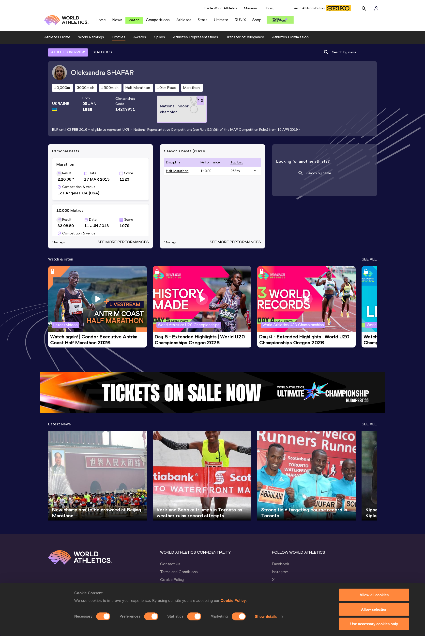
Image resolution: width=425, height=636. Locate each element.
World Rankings (91, 37)
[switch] (151, 616)
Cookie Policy (233, 600)
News (117, 19)
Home (101, 19)
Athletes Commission (290, 37)
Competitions (158, 19)
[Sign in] (376, 8)
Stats (203, 19)
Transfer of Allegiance (245, 37)
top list (236, 162)
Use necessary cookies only (374, 624)
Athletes (183, 19)
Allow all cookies (374, 595)
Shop (256, 19)
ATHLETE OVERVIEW (68, 52)
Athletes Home (57, 37)
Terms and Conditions (179, 571)
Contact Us (170, 564)
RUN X (240, 19)
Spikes (159, 37)
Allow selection (374, 609)
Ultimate (221, 19)
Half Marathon (177, 171)
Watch (134, 20)
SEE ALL (369, 259)
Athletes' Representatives (195, 37)
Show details (266, 616)
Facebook (280, 564)
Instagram (280, 571)
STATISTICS (102, 52)
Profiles (118, 37)
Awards (139, 37)
